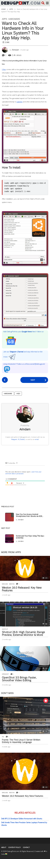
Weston (11, 584)
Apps (4, 19)
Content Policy (14, 847)
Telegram (14, 439)
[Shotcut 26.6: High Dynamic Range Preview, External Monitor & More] (25, 614)
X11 (3, 736)
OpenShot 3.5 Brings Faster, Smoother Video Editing (19, 679)
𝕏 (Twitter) (21, 439)
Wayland (5, 584)
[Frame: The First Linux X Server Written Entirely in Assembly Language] (25, 715)
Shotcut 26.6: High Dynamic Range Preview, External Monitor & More (23, 633)
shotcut (5, 629)
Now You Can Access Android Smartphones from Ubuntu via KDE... (29, 515)
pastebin (20, 102)
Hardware (14, 19)
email (37, 439)
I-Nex (4, 69)
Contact (26, 847)
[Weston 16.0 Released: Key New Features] (25, 568)
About (3, 847)
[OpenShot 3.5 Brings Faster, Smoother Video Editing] (25, 658)
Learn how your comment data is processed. (23, 473)
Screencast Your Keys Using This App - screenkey (30, 537)
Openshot (5, 674)
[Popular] (45, 700)
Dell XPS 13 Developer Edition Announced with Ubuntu (21, 819)
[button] (43, 3)
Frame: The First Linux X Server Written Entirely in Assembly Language (21, 741)
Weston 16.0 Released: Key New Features (22, 589)
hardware (8, 393)
